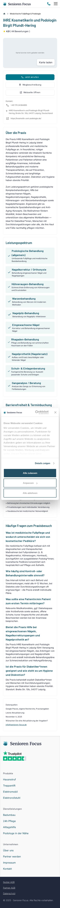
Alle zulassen (30, 473)
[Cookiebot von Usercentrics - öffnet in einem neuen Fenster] (36, 412)
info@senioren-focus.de (16, 724)
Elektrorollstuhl (11, 797)
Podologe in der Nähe (15, 833)
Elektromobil (10, 791)
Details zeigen (42, 463)
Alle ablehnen (30, 493)
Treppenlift (9, 785)
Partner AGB (9, 887)
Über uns (8, 850)
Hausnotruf (9, 779)
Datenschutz (9, 893)
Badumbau (9, 814)
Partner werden (12, 856)
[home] (17, 4)
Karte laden (45, 62)
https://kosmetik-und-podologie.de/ (26, 118)
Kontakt (7, 868)
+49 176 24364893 (19, 105)
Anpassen (28, 483)
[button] (55, 3)
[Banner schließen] (55, 412)
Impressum (9, 862)
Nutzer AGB (9, 882)
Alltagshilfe (9, 827)
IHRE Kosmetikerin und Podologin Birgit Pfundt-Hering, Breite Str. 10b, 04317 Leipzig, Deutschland (31, 111)
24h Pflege (9, 821)
